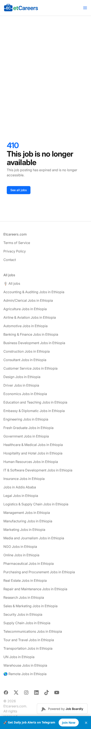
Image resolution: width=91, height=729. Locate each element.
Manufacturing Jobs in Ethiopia (27, 521)
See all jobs (18, 190)
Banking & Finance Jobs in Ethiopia (30, 334)
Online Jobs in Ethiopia (21, 555)
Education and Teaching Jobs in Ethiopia (35, 402)
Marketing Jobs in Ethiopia (24, 529)
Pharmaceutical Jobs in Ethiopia (28, 563)
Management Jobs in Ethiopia (26, 512)
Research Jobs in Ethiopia (23, 597)
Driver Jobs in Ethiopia (21, 385)
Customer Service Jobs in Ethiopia (30, 368)
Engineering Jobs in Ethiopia (25, 419)
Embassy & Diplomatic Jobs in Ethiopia (34, 411)
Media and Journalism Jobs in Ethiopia (33, 538)
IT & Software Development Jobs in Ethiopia (37, 470)
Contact (9, 260)
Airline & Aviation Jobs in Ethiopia (29, 317)
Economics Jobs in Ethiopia (25, 394)
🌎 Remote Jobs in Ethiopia (25, 674)
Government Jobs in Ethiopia (26, 436)
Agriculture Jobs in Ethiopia (25, 309)
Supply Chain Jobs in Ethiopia (26, 623)
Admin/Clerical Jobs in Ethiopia (28, 300)
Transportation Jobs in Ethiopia (27, 648)
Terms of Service (16, 243)
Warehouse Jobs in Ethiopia (25, 665)
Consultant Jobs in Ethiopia (24, 360)
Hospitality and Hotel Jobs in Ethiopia (32, 453)
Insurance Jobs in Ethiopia (24, 479)
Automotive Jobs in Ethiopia (25, 326)
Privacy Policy (14, 251)
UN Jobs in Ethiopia (18, 657)
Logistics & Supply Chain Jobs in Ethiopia (35, 504)
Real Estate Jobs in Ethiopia (25, 580)
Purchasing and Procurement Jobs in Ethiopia (39, 572)
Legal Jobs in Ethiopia (20, 495)
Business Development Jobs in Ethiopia (34, 343)
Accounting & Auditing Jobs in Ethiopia (33, 292)
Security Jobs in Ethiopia (22, 614)
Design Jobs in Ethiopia (21, 377)
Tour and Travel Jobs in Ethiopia (28, 640)
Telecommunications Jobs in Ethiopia (32, 631)
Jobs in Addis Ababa (19, 487)
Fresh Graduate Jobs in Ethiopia (28, 428)
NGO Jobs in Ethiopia (20, 546)
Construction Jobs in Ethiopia (26, 351)
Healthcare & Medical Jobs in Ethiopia (33, 445)
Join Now (68, 723)
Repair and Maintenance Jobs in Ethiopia (35, 589)
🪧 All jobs (11, 283)
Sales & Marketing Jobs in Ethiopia (30, 606)
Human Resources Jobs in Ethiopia (30, 462)
